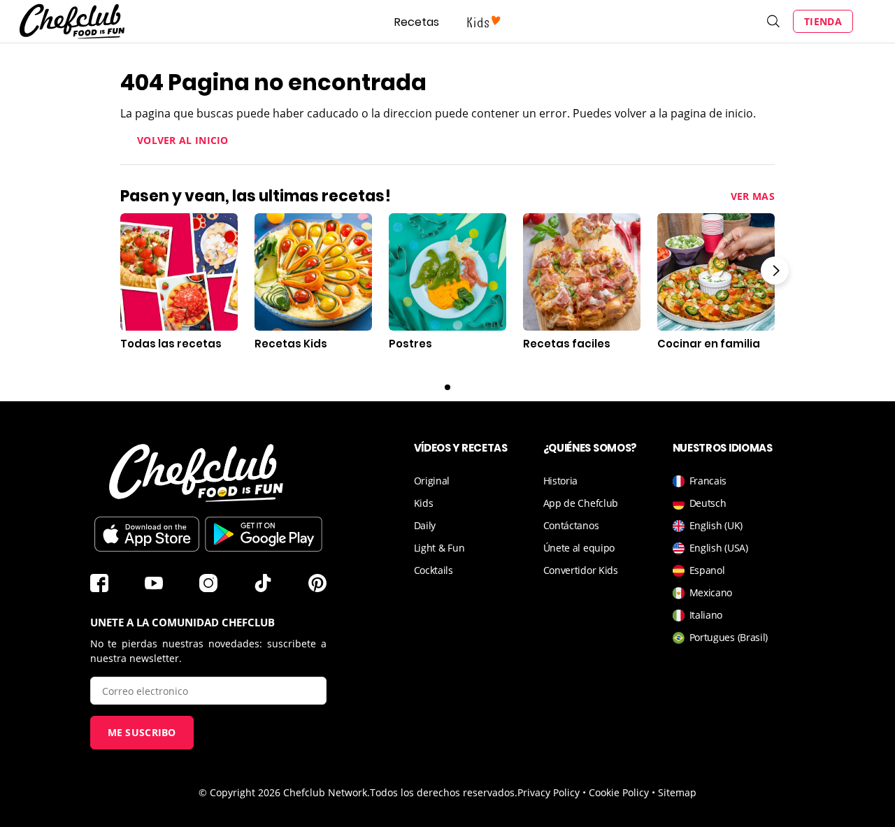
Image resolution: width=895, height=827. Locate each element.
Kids (424, 503)
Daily (425, 525)
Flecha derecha (775, 271)
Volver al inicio (183, 140)
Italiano (706, 614)
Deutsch (707, 503)
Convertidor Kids (580, 570)
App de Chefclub (581, 503)
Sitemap (677, 792)
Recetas (416, 22)
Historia (560, 480)
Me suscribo (142, 732)
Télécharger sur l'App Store (146, 534)
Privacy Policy (548, 792)
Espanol (707, 570)
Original (432, 480)
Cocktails (433, 570)
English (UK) (716, 525)
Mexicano (711, 592)
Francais (708, 480)
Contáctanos (571, 525)
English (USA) (718, 547)
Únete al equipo (579, 547)
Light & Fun (439, 547)
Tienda (823, 21)
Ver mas (753, 196)
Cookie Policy (619, 792)
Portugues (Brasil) (728, 637)
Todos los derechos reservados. (443, 792)
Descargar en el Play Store (263, 534)
